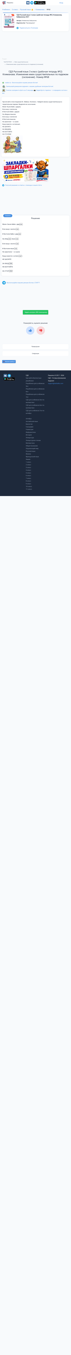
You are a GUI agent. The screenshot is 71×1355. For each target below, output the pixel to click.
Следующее (35, 353)
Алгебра (29, 419)
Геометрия (29, 429)
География (29, 427)
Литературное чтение (33, 440)
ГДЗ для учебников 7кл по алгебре (35, 412)
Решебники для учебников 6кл (35, 390)
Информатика (31, 432)
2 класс (28, 465)
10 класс (29, 486)
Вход (61, 3)
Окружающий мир (32, 448)
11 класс (29, 489)
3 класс (28, 467)
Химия (28, 459)
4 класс (28, 470)
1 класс (28, 462)
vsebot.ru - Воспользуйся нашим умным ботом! (21, 82)
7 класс (28, 478)
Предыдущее (35, 346)
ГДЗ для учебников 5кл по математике (35, 401)
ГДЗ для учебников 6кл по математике (35, 406)
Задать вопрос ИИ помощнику (36, 312)
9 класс (28, 484)
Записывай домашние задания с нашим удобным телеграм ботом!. (30, 86)
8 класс (28, 481)
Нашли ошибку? (10, 361)
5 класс (28, 473)
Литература (30, 438)
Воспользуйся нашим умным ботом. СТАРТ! (23, 283)
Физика (28, 454)
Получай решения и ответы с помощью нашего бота (23, 185)
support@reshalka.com (55, 383)
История (29, 435)
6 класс (28, 475)
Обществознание (32, 446)
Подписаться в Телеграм (29, 28)
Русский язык (30, 451)
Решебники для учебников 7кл (35, 395)
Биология (29, 424)
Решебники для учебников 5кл (35, 385)
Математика (30, 443)
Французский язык (32, 457)
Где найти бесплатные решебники (33, 379)
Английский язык (32, 421)
